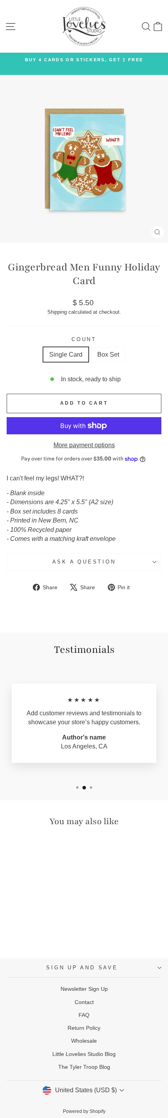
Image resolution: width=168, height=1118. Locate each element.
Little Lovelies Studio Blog (84, 1054)
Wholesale (84, 1041)
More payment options (84, 445)
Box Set (108, 354)
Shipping (57, 312)
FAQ (84, 1015)
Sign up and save (82, 967)
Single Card (65, 354)
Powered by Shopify (84, 1111)
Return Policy (84, 1028)
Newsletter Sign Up (84, 989)
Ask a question (84, 562)
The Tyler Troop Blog (84, 1067)
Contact (84, 1002)
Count (84, 339)
